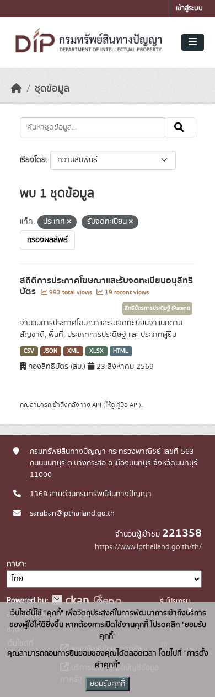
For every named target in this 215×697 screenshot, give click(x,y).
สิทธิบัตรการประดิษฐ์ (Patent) (157, 308)
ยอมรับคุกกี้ (107, 683)
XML (73, 351)
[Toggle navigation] (192, 42)
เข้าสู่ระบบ (189, 8)
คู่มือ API (127, 405)
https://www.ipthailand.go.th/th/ (148, 547)
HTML (120, 351)
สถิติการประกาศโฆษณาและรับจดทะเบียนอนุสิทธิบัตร (106, 286)
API (96, 405)
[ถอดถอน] (69, 222)
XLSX (96, 351)
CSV (29, 351)
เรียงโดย (33, 159)
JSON (50, 351)
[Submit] (180, 127)
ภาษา (15, 564)
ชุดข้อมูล (52, 89)
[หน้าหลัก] (16, 89)
